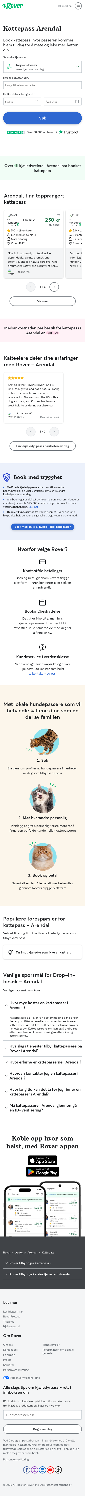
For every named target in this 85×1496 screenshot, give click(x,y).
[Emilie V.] (33, 244)
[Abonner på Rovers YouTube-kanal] (50, 1469)
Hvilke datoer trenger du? (19, 94)
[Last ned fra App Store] (42, 1160)
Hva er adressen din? (16, 78)
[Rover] (12, 6)
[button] (78, 5)
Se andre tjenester (14, 57)
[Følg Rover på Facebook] (26, 1469)
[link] (42, 118)
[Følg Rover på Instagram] (34, 1469)
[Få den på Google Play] (42, 1172)
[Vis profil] (33, 397)
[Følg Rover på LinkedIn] (42, 1469)
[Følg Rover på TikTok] (58, 1469)
